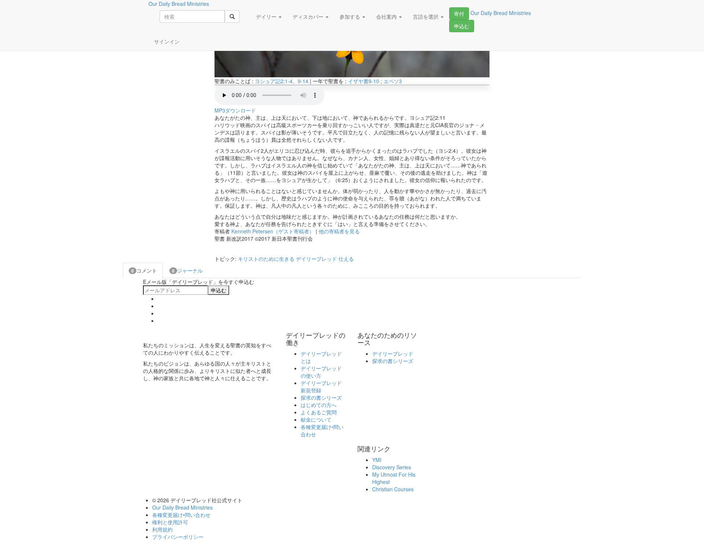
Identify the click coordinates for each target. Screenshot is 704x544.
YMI (376, 459)
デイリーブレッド (316, 258)
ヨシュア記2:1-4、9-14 (281, 81)
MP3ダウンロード (235, 110)
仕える (346, 258)
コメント (144, 270)
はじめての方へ (319, 404)
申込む (461, 26)
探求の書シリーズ (321, 397)
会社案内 (387, 16)
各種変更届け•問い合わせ (181, 514)
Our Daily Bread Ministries (182, 507)
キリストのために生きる (266, 258)
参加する (351, 16)
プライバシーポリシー (177, 536)
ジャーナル (187, 270)
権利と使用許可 (170, 522)
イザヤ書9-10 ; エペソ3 (375, 81)
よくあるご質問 (319, 412)
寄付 (459, 13)
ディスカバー (309, 16)
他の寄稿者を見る (339, 231)
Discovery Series (391, 467)
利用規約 (162, 529)
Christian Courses (393, 489)
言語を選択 (426, 16)
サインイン (167, 41)
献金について (316, 419)
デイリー (267, 16)
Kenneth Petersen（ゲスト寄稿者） (272, 231)
